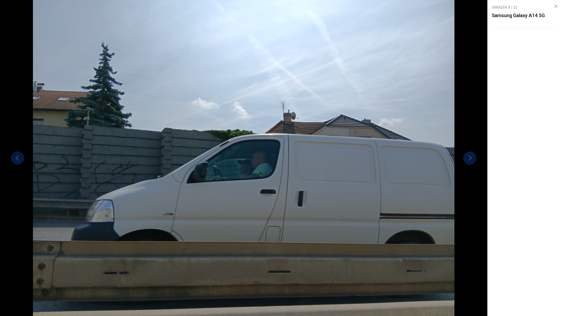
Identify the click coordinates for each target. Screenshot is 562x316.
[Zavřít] (556, 6)
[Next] (469, 158)
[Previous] (17, 158)
